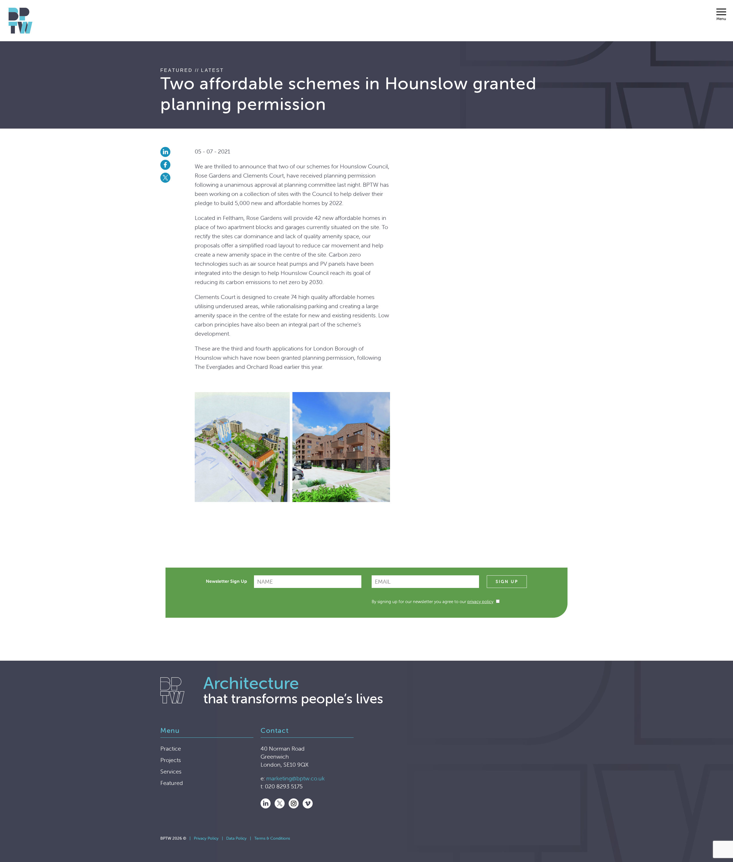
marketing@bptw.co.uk (295, 778)
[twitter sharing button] (177, 178)
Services (171, 771)
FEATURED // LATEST (192, 70)
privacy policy (480, 601)
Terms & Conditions (272, 838)
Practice (170, 748)
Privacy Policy (206, 838)
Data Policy (236, 838)
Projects (170, 759)
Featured (171, 782)
